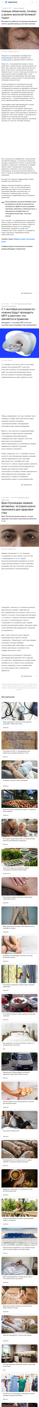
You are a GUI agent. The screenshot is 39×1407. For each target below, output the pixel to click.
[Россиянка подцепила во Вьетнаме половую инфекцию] (19, 978)
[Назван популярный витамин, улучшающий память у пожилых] (19, 1212)
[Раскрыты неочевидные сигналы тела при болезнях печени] (19, 949)
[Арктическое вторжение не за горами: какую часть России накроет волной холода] (19, 1241)
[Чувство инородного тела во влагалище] (19, 1329)
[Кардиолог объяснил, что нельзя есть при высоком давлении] (19, 1183)
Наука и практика (19, 8)
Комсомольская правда (24, 303)
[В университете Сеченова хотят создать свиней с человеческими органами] (19, 1153)
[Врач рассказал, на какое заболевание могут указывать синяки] (19, 920)
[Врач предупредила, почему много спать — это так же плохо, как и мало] (19, 1270)
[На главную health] (12, 2)
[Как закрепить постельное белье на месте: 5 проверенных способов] (19, 1037)
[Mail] (6, 2)
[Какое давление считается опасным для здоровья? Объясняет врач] (19, 715)
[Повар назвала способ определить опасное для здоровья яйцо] (19, 1095)
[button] (19, 38)
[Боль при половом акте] (19, 1124)
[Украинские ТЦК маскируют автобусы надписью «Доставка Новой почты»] (19, 1066)
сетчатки (16, 558)
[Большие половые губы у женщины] (19, 774)
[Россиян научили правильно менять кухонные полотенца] (19, 1358)
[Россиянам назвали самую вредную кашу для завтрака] (19, 1007)
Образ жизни (5, 500)
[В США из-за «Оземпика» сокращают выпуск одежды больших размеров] (19, 1387)
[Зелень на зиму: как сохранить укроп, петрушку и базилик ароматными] (19, 861)
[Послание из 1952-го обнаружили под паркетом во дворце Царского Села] (19, 745)
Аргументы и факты (23, 497)
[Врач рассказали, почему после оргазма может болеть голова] (19, 1299)
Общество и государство (8, 306)
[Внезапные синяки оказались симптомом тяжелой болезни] (19, 891)
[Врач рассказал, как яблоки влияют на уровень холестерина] (19, 803)
